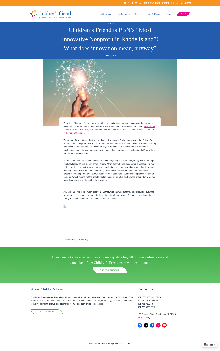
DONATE (183, 14)
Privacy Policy (119, 343)
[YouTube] (136, 3)
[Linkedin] (132, 3)
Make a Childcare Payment (156, 3)
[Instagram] (140, 3)
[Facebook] (125, 3)
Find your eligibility (110, 270)
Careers (174, 3)
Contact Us (186, 3)
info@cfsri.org (144, 317)
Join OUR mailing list (47, 312)
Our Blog (110, 23)
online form (153, 257)
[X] (128, 3)
